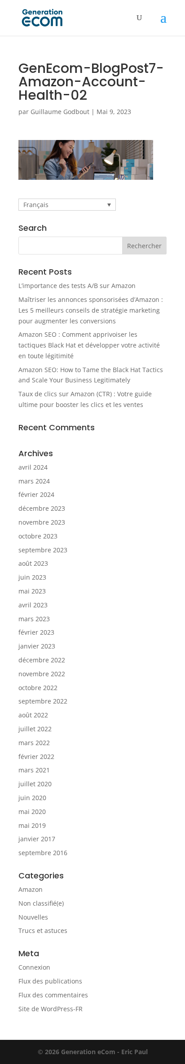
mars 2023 (34, 619)
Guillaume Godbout (60, 111)
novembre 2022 (41, 674)
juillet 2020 (35, 784)
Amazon (30, 889)
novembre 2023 (41, 522)
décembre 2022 (41, 660)
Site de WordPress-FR (50, 1009)
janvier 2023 (36, 646)
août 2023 (33, 563)
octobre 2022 (37, 687)
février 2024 (36, 494)
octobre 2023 (37, 536)
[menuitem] (67, 205)
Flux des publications (50, 981)
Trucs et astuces (42, 930)
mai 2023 (32, 591)
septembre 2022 (42, 701)
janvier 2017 (36, 839)
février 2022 (36, 756)
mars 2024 (34, 481)
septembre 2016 (42, 852)
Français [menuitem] (35, 204)
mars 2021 (34, 770)
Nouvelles (33, 917)
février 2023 (36, 632)
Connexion (34, 967)
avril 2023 (33, 605)
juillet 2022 (35, 729)
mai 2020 (32, 811)
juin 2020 (32, 797)
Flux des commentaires (53, 995)
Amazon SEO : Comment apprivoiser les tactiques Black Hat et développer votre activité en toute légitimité (89, 345)
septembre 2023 (42, 550)
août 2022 (33, 715)
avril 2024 (33, 467)
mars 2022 (34, 742)
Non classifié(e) (41, 903)
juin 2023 (32, 577)
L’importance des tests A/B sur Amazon (77, 285)
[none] (67, 205)
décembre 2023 (41, 508)
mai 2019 (32, 825)
